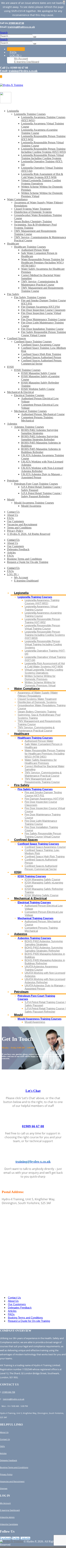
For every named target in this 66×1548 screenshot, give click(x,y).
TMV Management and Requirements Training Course (42, 780)
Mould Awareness (31, 505)
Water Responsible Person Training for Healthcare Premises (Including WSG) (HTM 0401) (42, 262)
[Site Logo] (11, 85)
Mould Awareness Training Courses (34, 502)
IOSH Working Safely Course (38, 388)
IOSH (10, 366)
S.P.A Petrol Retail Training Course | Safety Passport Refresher (41, 495)
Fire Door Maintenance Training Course (43, 319)
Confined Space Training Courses (33, 341)
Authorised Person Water (35, 249)
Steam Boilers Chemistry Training (33, 221)
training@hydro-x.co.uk (21, 26)
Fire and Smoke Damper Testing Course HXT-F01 (43, 794)
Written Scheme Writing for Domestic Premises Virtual (40, 684)
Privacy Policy (15, 530)
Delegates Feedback (18, 549)
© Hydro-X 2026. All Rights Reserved (28, 533)
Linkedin (25, 1538)
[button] (4, 32)
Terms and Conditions (19, 527)
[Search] (34, 36)
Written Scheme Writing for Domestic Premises (40, 677)
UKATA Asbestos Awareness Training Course (41, 968)
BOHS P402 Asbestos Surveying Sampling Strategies (39, 432)
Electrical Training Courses (29, 395)
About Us (12, 514)
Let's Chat (33, 1091)
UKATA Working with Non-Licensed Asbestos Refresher (42, 469)
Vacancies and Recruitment (22, 524)
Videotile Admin (7, 1517)
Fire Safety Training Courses (30, 297)
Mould (10, 499)
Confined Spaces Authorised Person (41, 357)
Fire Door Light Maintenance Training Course (41, 822)
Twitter (16, 1538)
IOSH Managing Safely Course (38, 373)
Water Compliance (17, 199)
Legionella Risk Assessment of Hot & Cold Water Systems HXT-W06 (42, 176)
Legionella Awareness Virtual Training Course (41, 608)
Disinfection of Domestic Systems (33, 211)
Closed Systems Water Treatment (32, 208)
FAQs (13, 52)
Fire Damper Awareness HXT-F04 (40, 306)
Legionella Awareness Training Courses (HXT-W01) (42, 602)
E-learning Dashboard (26, 61)
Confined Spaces (16, 338)
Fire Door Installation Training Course (42, 328)
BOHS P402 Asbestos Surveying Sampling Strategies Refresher (39, 438)
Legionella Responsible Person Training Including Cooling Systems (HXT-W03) (43, 150)
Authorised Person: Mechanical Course (43, 414)
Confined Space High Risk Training (41, 354)
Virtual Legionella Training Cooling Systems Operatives (41, 182)
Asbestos (12, 423)
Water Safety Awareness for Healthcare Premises (41, 761)
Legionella (13, 110)
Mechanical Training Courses (30, 411)
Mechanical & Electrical (20, 392)
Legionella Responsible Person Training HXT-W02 (42, 621)
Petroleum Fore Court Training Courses (36, 483)
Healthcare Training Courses (30, 246)
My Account (21, 58)
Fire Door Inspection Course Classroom (43, 309)
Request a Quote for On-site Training (27, 562)
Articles (11, 552)
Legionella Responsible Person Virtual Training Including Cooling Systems (42, 157)
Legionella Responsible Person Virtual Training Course (42, 627)
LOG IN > (16, 55)
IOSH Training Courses (27, 369)
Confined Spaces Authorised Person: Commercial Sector (41, 362)
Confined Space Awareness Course (40, 344)
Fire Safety (13, 294)
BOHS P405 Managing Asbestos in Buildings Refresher (41, 450)
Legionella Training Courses (30, 114)
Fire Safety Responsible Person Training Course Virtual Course (43, 334)
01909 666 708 (8, 1392)
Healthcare (13, 243)
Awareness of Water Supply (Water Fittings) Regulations (38, 694)
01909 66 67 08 (16, 23)
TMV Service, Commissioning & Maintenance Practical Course (39, 283)
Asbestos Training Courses (29, 426)
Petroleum (12, 480)
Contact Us (16, 49)
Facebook (5, 1538)
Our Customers (15, 521)
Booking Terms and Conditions (24, 558)
